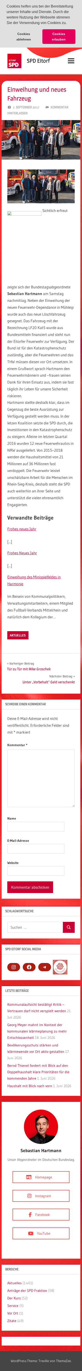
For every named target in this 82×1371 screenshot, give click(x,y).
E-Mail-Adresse (18, 840)
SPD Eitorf (38, 60)
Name (11, 818)
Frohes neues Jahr (21, 528)
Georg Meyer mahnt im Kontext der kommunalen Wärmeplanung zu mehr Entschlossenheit (37, 1031)
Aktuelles (18, 635)
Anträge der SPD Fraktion (27, 1290)
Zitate (11, 1320)
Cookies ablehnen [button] (23, 36)
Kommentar (17, 745)
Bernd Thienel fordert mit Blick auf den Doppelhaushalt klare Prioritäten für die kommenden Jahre (38, 1072)
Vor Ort (12, 1313)
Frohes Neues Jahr (22, 552)
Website (12, 863)
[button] (68, 23)
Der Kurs (14, 1298)
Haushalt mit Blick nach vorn (29, 1086)
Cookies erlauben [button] (59, 36)
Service (12, 1305)
